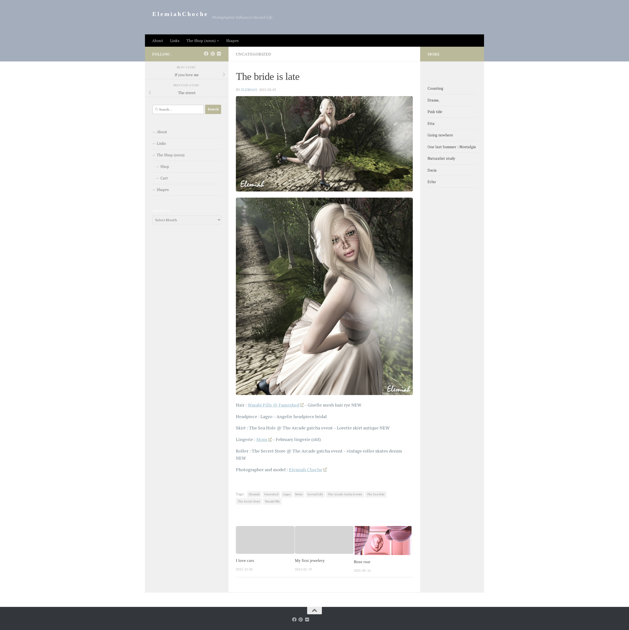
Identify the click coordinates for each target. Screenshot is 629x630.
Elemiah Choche (305, 469)
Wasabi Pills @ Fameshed (273, 405)
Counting (435, 88)
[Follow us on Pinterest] (212, 53)
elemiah (249, 89)
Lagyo (287, 494)
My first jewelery (310, 560)
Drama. (434, 100)
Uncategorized (253, 54)
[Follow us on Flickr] (219, 53)
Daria (432, 170)
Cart (164, 178)
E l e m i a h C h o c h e (179, 14)
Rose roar (362, 562)
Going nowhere (440, 134)
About (157, 40)
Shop (164, 166)
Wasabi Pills (272, 501)
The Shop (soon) (200, 40)
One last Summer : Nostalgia (452, 146)
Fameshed (271, 494)
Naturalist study (441, 158)
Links (174, 40)
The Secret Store (249, 501)
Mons (261, 439)
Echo (432, 181)
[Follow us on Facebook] (206, 53)
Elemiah (254, 494)
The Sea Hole (376, 494)
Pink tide (435, 111)
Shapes (232, 40)
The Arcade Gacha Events (345, 494)
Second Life (315, 494)
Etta (431, 123)
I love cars (245, 560)
